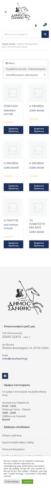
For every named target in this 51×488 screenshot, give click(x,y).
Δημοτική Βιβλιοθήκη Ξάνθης (18, 442)
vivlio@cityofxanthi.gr (15, 358)
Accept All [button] (27, 481)
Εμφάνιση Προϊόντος (13, 130)
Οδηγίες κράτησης (12, 435)
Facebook (5, 376)
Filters (11, 63)
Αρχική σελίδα (8, 44)
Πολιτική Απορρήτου (13, 449)
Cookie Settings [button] (12, 481)
